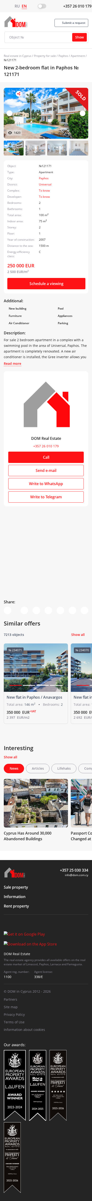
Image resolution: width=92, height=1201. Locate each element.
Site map (11, 1007)
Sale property (16, 887)
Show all (78, 634)
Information (14, 896)
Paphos (63, 56)
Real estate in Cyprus (17, 56)
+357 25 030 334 (74, 870)
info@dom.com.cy (76, 875)
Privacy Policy (14, 1014)
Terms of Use (14, 1022)
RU (17, 6)
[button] (82, 113)
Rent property (16, 906)
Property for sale (45, 56)
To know (44, 191)
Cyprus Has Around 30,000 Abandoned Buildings (27, 836)
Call (46, 457)
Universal (45, 184)
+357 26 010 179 (77, 6)
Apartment (78, 56)
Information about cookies (24, 1029)
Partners (10, 999)
